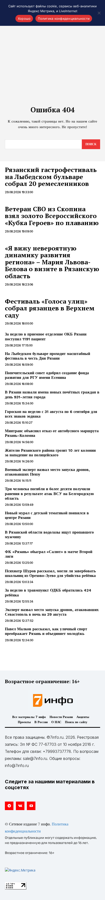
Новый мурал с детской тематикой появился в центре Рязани (47, 515)
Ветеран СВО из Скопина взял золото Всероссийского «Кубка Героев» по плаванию (52, 216)
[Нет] (98, 12)
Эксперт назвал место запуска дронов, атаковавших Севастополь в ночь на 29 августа (52, 612)
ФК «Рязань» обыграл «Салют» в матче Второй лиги (48, 554)
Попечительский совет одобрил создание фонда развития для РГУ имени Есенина (47, 375)
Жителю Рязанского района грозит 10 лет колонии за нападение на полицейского (50, 452)
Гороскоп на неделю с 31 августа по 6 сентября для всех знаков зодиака (51, 414)
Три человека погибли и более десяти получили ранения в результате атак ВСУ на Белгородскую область (49, 493)
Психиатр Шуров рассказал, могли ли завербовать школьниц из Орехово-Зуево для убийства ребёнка (50, 573)
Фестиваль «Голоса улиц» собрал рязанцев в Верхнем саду (49, 308)
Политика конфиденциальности (64, 18)
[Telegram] (9, 806)
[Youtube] (31, 806)
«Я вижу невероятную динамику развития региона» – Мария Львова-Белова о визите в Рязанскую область (52, 262)
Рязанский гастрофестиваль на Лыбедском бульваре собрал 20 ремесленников (51, 176)
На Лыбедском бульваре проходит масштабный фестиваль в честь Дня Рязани (47, 356)
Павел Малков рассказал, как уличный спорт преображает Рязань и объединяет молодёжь (46, 631)
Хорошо (24, 18)
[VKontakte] (20, 806)
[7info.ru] (52, 700)
